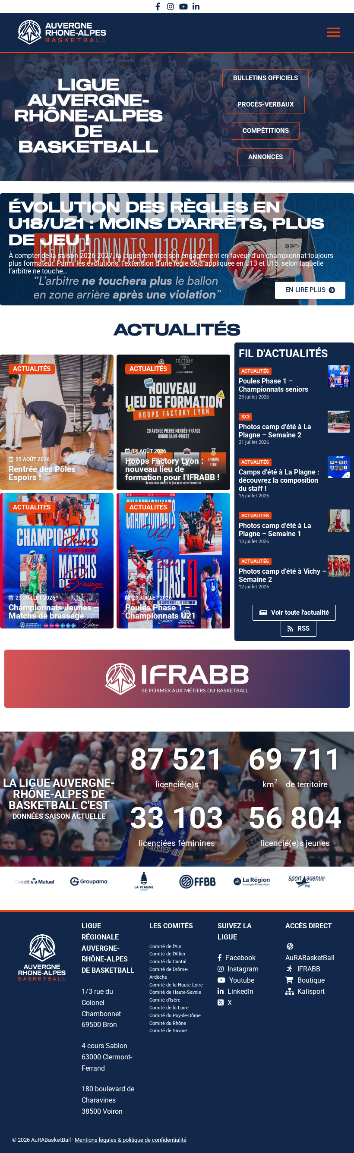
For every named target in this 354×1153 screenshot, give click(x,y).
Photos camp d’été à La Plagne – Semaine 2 (275, 431)
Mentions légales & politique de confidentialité (130, 1140)
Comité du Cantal (167, 961)
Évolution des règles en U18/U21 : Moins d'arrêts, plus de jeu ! (166, 224)
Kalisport (311, 991)
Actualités (32, 369)
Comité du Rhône (167, 1023)
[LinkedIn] (196, 6)
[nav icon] (333, 32)
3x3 (245, 417)
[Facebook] (158, 6)
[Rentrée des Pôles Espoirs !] (57, 422)
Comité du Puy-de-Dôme (175, 1015)
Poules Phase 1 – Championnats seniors (273, 385)
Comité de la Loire (169, 1008)
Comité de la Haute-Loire (176, 985)
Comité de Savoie (168, 1031)
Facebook (240, 958)
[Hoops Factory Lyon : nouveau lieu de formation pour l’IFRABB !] (173, 422)
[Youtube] (183, 6)
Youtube (241, 980)
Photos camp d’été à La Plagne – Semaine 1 (275, 530)
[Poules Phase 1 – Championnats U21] (173, 560)
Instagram (242, 969)
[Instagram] (170, 6)
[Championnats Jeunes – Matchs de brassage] (57, 560)
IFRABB (308, 969)
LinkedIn (239, 991)
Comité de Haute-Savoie (175, 992)
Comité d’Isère (164, 1000)
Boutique (311, 980)
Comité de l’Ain (165, 946)
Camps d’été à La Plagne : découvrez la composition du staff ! (279, 480)
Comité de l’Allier (167, 954)
